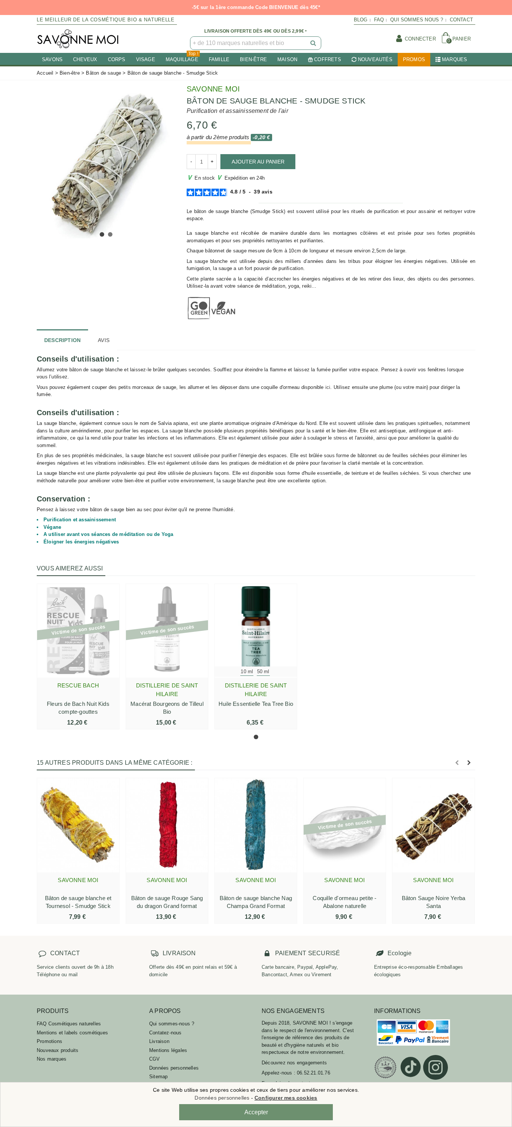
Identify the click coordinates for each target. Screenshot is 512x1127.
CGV (154, 1059)
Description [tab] (62, 340)
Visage (145, 59)
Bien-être (253, 59)
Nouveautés (375, 59)
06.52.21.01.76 (313, 1073)
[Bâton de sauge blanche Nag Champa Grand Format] (256, 825)
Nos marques (51, 1059)
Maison (287, 59)
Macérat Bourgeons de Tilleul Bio (167, 708)
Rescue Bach (78, 685)
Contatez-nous (165, 1032)
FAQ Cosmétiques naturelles (69, 1023)
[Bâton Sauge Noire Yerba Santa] (433, 825)
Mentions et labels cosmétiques (72, 1032)
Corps (117, 59)
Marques (454, 59)
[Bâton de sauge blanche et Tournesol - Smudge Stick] (78, 825)
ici (328, 387)
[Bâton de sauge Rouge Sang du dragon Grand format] (167, 825)
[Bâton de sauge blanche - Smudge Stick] (106, 162)
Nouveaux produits (57, 1050)
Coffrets (327, 59)
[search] (314, 43)
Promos (414, 59)
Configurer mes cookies (286, 1098)
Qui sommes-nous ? (171, 1023)
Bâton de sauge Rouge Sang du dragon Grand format (167, 902)
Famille (219, 59)
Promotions (49, 1041)
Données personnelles (174, 1068)
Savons (52, 59)
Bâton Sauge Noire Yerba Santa (434, 902)
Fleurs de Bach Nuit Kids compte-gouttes (78, 708)
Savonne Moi (213, 89)
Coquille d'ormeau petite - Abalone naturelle (344, 902)
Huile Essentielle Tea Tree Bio (256, 704)
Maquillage (182, 57)
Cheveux (85, 59)
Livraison (159, 1041)
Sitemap (158, 1076)
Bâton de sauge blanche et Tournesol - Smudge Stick (78, 902)
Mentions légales (168, 1050)
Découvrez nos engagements (294, 1062)
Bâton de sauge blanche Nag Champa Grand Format (256, 902)
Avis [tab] (103, 340)
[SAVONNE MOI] (78, 39)
